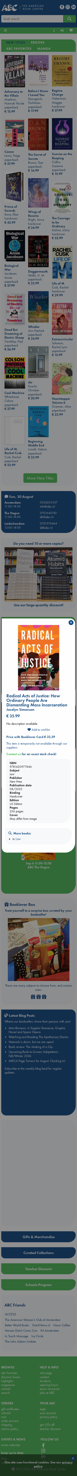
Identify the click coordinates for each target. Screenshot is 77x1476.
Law (18, 839)
